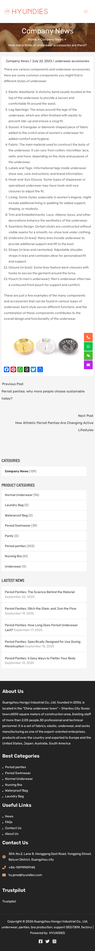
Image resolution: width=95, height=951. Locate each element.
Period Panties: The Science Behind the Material (40, 592)
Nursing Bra (13, 556)
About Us (11, 834)
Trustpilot (9, 901)
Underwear (13, 566)
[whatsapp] (88, 346)
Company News (16, 471)
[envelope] (88, 364)
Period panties (15, 546)
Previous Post (43, 391)
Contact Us (13, 828)
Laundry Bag (14, 505)
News (9, 816)
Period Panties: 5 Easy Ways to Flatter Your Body (40, 658)
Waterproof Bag (16, 515)
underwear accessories (72, 61)
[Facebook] (41, 941)
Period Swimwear (17, 525)
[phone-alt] (88, 337)
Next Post (54, 423)
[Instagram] (54, 941)
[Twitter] (47, 941)
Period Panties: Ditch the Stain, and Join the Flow (40, 608)
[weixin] (88, 355)
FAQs (8, 822)
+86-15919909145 (22, 867)
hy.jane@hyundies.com (25, 875)
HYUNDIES (57, 933)
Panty (9, 536)
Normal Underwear (19, 495)
